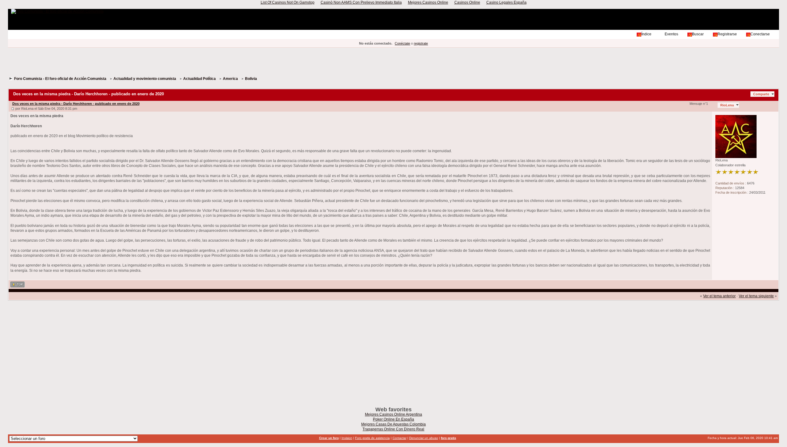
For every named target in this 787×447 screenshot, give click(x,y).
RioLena (727, 105)
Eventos (671, 34)
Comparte (761, 94)
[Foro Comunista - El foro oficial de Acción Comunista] (57, 11)
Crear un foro (329, 438)
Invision (347, 438)
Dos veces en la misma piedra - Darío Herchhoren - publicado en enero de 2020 (76, 103)
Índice (646, 34)
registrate (421, 43)
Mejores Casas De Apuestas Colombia (393, 424)
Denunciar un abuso (423, 438)
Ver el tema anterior (719, 296)
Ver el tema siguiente (756, 296)
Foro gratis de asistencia (372, 438)
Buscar (698, 34)
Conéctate (402, 43)
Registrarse (727, 34)
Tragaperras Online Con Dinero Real (393, 429)
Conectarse (760, 34)
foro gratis (448, 438)
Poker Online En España (393, 419)
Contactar (399, 438)
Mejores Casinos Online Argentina (393, 414)
